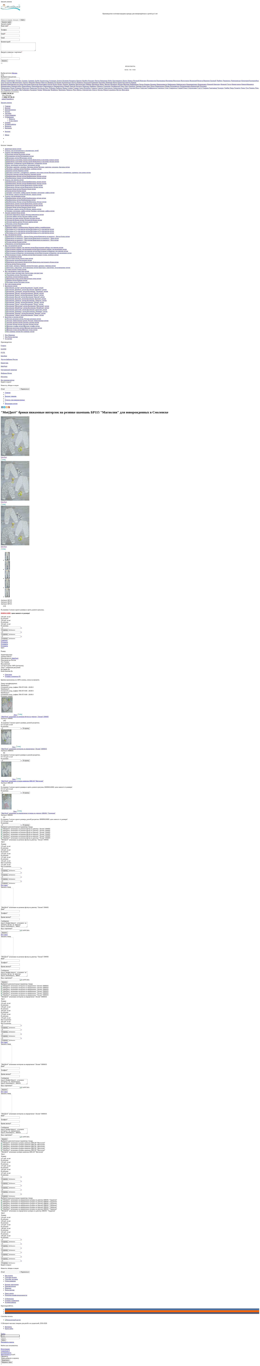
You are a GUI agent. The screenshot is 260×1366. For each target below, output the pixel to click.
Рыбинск (59, 88)
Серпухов (143, 88)
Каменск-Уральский (84, 82)
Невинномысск (162, 84)
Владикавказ (161, 81)
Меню (7, 135)
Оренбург (132, 86)
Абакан (3, 81)
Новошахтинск (58, 86)
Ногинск (79, 86)
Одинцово (106, 86)
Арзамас (25, 81)
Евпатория (245, 81)
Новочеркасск (48, 86)
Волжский (193, 81)
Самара (76, 88)
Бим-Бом (4, 356)
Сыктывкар (213, 88)
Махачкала (95, 84)
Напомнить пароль (7, 1342)
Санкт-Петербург (85, 88)
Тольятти (237, 88)
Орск (148, 86)
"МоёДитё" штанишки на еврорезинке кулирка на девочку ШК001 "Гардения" (28, 813)
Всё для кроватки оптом (13, 256)
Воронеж (206, 81)
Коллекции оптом (11, 286)
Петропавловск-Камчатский (189, 86)
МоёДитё (4, 366)
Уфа (20, 90)
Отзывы (7, 122)
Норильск (85, 86)
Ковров (133, 82)
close (2, 75)
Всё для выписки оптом (13, 235)
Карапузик (4, 363)
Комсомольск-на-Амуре (15, 84)
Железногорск (17, 82)
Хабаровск (26, 90)
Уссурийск (15, 90)
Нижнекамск (202, 84)
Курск (55, 84)
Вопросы (8, 126)
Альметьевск (10, 81)
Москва (14, 73)
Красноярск (43, 84)
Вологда (200, 81)
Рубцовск (52, 88)
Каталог (7, 108)
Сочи (166, 88)
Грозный (213, 81)
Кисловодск (126, 82)
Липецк (65, 84)
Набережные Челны (137, 84)
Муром (120, 84)
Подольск (203, 86)
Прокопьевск (5, 88)
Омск (122, 86)
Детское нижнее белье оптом (15, 213)
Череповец (62, 90)
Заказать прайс (6, 22)
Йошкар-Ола (52, 82)
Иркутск (44, 82)
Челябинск (54, 90)
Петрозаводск (174, 86)
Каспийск (102, 82)
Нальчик (153, 84)
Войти (3, 1340)
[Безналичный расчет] (13, 1320)
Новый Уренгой (69, 86)
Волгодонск (185, 81)
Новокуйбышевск (247, 84)
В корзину (5, 630)
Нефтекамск (172, 84)
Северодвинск (118, 88)
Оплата (7, 111)
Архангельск (44, 81)
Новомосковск (6, 86)
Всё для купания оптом (13, 284)
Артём (37, 81)
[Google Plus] (9, 407)
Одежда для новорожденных (15, 152)
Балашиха (72, 81)
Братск (125, 81)
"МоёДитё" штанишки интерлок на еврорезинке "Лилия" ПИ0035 (24, 749)
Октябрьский (115, 86)
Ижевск (38, 82)
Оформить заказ (7, 1362)
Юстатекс (4, 377)
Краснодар (35, 84)
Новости (12, 119)
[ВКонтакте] (2, 407)
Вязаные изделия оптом (13, 225)
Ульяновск (7, 90)
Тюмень (252, 88)
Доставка (8, 113)
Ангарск (19, 81)
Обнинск (100, 86)
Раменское (33, 88)
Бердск (97, 81)
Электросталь (87, 90)
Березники (104, 81)
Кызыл (59, 84)
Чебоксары (46, 90)
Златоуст (26, 82)
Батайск (85, 81)
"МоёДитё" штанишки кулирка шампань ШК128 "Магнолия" (22, 781)
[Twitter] (4, 407)
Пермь (167, 86)
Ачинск (59, 81)
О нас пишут (13, 121)
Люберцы (71, 84)
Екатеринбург (254, 81)
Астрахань (52, 81)
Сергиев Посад (134, 88)
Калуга (74, 82)
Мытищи (126, 84)
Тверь (232, 88)
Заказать (4, 932)
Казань (59, 82)
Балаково (66, 81)
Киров (120, 82)
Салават (70, 88)
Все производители (7, 380)
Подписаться (25, 389)
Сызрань (206, 88)
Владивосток (151, 81)
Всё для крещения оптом (13, 246)
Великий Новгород (140, 81)
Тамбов (226, 88)
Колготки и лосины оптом (14, 317)
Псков (12, 88)
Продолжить (5, 1360)
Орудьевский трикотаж (9, 370)
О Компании (9, 117)
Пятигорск (25, 88)
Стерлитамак (192, 88)
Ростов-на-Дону (43, 88)
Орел (126, 86)
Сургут (199, 88)
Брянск (130, 81)
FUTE (3, 352)
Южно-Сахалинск (109, 90)
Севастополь (108, 88)
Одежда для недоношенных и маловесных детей (21, 150)
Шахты (79, 90)
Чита (74, 90)
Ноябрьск (93, 86)
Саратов (100, 88)
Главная (7, 106)
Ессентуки (8, 82)
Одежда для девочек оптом (14, 180)
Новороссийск (16, 86)
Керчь (115, 82)
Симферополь (152, 88)
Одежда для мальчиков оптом (15, 196)
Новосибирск (26, 86)
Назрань (147, 84)
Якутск (118, 90)
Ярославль (125, 90)
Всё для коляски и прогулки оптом (17, 271)
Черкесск (69, 90)
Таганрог (220, 88)
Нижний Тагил (226, 84)
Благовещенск (117, 81)
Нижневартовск (191, 84)
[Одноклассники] (7, 407)
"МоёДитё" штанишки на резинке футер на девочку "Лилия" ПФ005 (25, 716)
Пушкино (18, 88)
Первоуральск (160, 86)
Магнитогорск (81, 84)
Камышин (94, 82)
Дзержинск (226, 81)
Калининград (66, 82)
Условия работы (10, 124)
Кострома (27, 84)
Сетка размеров (10, 115)
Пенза (152, 86)
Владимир (169, 81)
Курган (50, 84)
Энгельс (100, 90)
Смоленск (160, 88)
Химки (39, 90)
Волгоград (177, 81)
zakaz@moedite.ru (8, 99)
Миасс (102, 84)
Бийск (110, 81)
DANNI (3, 349)
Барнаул (79, 81)
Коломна (4, 84)
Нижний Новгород (213, 84)
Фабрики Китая (6, 373)
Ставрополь (173, 88)
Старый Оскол (182, 88)
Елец (2, 82)
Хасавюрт (33, 90)
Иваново (32, 82)
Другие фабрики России (9, 359)
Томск (243, 88)
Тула (247, 88)
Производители (10, 110)
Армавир (31, 81)
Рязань (65, 88)
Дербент (219, 81)
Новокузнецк (236, 84)
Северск (126, 88)
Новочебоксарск (37, 86)
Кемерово (109, 82)
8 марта (3, 345)
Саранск (94, 88)
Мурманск (114, 84)
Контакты (8, 128)
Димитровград (236, 81)
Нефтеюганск (181, 84)
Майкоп (89, 84)
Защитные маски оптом (13, 149)
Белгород (91, 81)
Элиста (94, 90)
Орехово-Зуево (141, 86)
